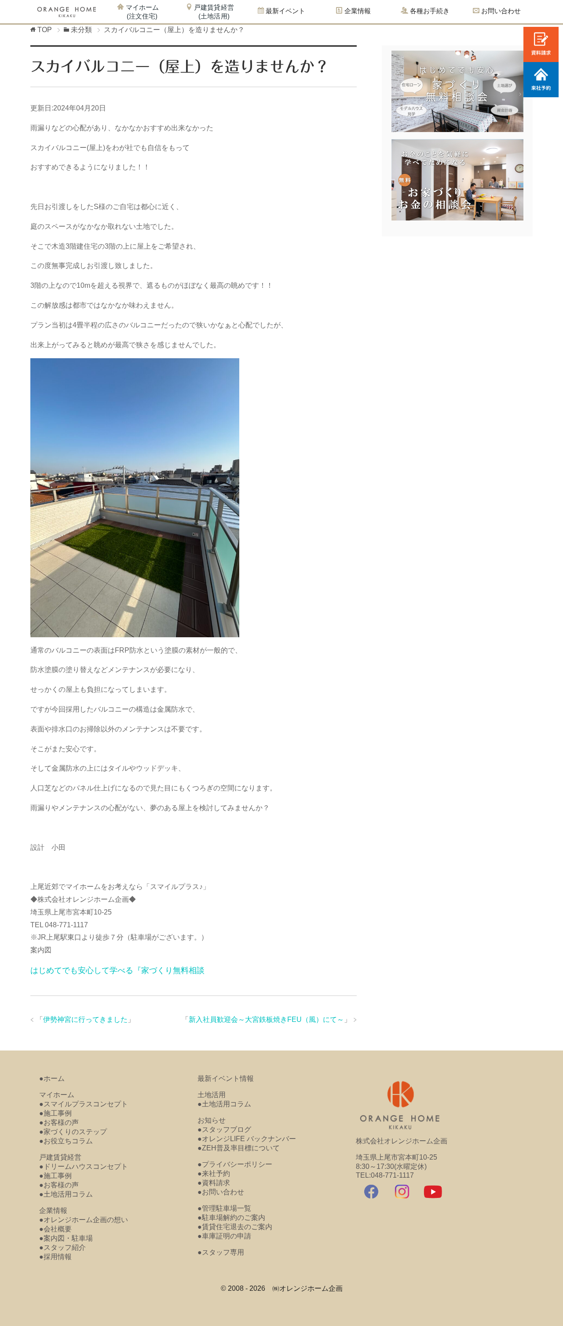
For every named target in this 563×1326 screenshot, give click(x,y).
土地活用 (211, 1094)
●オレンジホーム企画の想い (83, 1219)
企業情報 (53, 1210)
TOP (44, 29)
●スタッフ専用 (220, 1252)
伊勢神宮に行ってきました (85, 1019)
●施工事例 (55, 1113)
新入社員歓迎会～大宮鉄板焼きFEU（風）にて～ (266, 1019)
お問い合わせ (500, 11)
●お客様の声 (59, 1122)
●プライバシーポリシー (234, 1164)
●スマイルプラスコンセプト (83, 1104)
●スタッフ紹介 (62, 1247)
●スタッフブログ (224, 1129)
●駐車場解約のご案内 (231, 1217)
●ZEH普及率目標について (238, 1148)
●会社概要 (55, 1229)
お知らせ (211, 1120)
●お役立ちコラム (66, 1141)
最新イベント (284, 11)
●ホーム (52, 1078)
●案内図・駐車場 (66, 1238)
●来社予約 (213, 1173)
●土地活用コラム (66, 1194)
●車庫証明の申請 (224, 1236)
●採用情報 (55, 1256)
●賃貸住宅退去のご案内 (234, 1226)
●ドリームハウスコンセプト (83, 1166)
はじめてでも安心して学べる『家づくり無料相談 (117, 970)
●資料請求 (213, 1182)
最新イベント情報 (225, 1078)
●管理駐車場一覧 (224, 1208)
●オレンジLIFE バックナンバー (246, 1138)
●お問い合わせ (220, 1192)
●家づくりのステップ (73, 1131)
